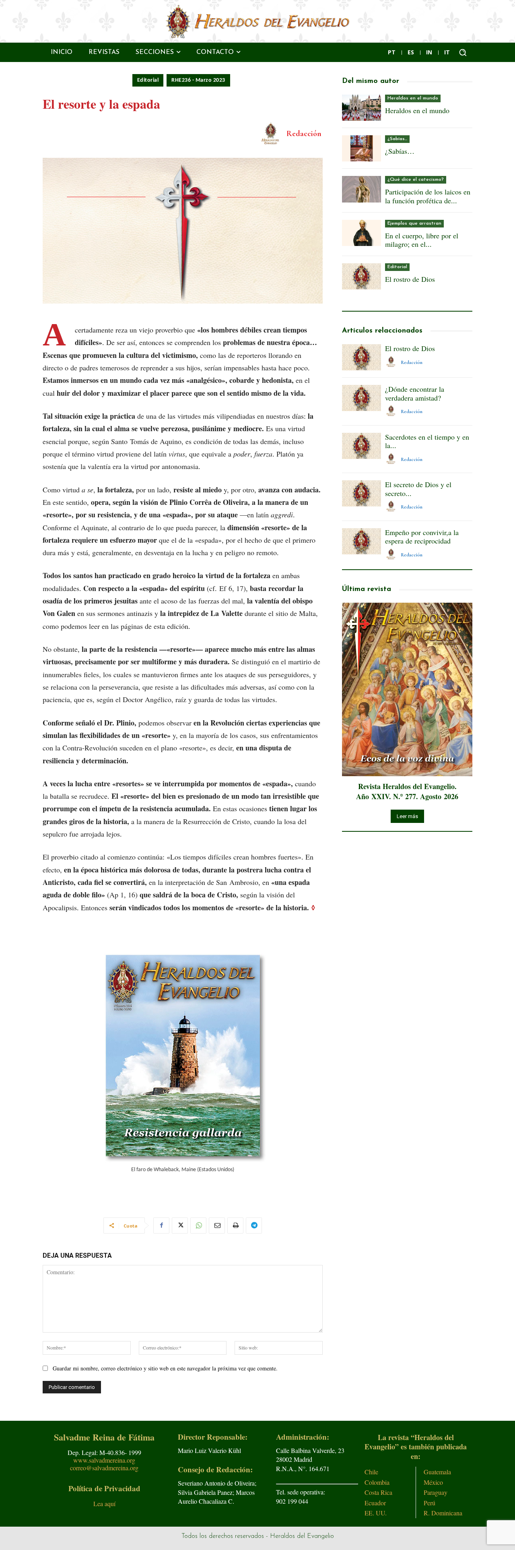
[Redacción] (272, 134)
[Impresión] (235, 1225)
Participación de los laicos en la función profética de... (427, 196)
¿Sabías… (399, 151)
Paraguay (435, 1492)
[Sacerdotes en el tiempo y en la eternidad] (361, 446)
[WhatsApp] (198, 1225)
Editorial (148, 80)
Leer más (407, 816)
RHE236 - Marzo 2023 (198, 80)
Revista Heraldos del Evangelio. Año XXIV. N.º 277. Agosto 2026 (407, 791)
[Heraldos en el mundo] (361, 108)
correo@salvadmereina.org (104, 1467)
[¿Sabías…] (361, 148)
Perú (429, 1502)
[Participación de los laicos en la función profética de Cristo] (361, 189)
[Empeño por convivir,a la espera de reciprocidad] (361, 541)
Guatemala (437, 1471)
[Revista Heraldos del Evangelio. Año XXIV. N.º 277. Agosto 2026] (407, 689)
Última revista (366, 589)
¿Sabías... (397, 138)
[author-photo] (392, 362)
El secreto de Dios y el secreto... (418, 488)
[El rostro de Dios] (361, 276)
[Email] (217, 1225)
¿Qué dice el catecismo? (415, 179)
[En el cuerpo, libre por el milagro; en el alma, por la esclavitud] (361, 233)
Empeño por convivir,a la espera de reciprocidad (422, 536)
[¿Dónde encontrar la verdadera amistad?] (361, 398)
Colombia (377, 1482)
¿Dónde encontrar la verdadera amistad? (414, 393)
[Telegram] (254, 1225)
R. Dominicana (443, 1513)
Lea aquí (104, 1503)
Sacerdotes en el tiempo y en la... (427, 441)
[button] (462, 52)
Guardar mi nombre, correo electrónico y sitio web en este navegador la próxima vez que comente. (165, 1368)
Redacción (303, 133)
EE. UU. (376, 1513)
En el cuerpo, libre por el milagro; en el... (421, 240)
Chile (371, 1471)
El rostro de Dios (410, 279)
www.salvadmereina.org (104, 1460)
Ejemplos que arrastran (414, 223)
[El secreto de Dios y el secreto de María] (361, 493)
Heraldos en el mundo (412, 98)
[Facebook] (161, 1225)
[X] (180, 1225)
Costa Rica (378, 1492)
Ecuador (375, 1502)
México (433, 1482)
